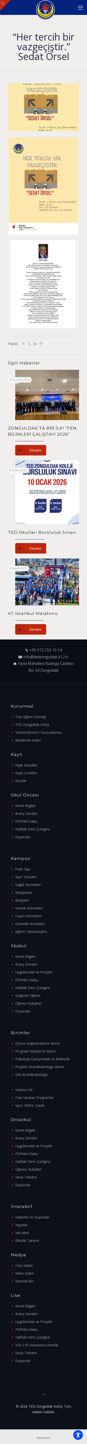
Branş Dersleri (26, 813)
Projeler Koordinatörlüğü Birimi (39, 1066)
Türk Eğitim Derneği (30, 716)
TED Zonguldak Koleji (32, 724)
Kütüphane (23, 892)
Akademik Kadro (28, 740)
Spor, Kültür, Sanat (29, 1105)
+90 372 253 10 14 (46, 650)
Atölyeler (22, 900)
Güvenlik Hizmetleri (30, 923)
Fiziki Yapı (22, 869)
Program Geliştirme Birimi (35, 1051)
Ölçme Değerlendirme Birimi (37, 1043)
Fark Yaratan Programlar (34, 1097)
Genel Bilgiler (25, 805)
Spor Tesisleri (25, 877)
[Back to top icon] (43, 1394)
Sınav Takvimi (25, 1177)
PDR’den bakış (26, 821)
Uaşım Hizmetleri (28, 916)
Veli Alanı (22, 1232)
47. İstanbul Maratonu (33, 613)
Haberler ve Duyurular (32, 1217)
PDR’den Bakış (26, 980)
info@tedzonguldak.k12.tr (46, 657)
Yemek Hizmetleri (29, 908)
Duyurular (22, 837)
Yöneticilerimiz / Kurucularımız (38, 732)
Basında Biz (24, 1281)
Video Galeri (24, 1273)
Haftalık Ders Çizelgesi (32, 829)
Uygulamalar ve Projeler (34, 972)
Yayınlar (21, 1225)
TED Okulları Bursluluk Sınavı (42, 532)
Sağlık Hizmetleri (28, 884)
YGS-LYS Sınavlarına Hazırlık (36, 1345)
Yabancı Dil (23, 1089)
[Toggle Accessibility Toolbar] (78, 1435)
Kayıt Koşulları (26, 765)
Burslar (20, 780)
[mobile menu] (80, 7)
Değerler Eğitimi (27, 995)
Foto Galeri (24, 1265)
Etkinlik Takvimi (27, 1240)
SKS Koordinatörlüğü (31, 1074)
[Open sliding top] (5, 5)
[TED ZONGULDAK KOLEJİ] (45, 7)
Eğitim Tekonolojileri (31, 931)
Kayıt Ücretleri (26, 773)
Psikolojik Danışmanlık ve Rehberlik (42, 1059)
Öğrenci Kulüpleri (28, 1003)
